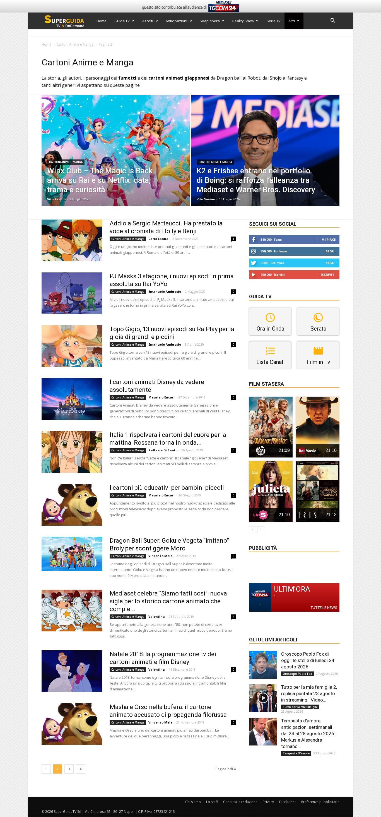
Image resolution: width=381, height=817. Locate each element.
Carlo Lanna (158, 239)
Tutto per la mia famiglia (300, 707)
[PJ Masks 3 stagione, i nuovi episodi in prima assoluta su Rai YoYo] (72, 293)
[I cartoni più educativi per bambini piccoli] (72, 505)
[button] (332, 21)
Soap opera (210, 20)
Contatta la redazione (240, 801)
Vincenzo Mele (160, 556)
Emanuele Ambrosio (164, 291)
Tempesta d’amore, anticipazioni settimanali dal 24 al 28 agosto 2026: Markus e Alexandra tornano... (308, 733)
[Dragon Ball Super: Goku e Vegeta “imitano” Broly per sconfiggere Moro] (72, 554)
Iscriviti (328, 274)
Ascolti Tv (150, 20)
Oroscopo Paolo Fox (297, 674)
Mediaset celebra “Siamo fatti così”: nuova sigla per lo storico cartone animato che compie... (168, 601)
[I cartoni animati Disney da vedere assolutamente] (72, 399)
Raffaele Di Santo (162, 450)
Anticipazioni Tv (179, 20)
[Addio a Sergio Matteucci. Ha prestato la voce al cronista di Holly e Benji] (72, 240)
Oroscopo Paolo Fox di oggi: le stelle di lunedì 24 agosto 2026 (307, 660)
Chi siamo (193, 801)
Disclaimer (287, 801)
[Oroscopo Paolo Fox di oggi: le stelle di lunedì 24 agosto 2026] (263, 665)
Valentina (156, 616)
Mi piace (329, 239)
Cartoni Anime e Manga (75, 44)
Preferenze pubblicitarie (320, 801)
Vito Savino (56, 199)
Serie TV (274, 20)
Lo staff (212, 801)
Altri (291, 20)
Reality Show (243, 20)
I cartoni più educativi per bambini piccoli (167, 487)
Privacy (268, 801)
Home (102, 20)
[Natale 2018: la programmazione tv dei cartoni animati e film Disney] (72, 671)
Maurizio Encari (161, 397)
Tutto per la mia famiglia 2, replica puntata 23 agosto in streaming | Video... (309, 693)
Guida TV (122, 20)
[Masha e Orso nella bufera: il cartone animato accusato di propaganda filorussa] (72, 724)
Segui (331, 251)
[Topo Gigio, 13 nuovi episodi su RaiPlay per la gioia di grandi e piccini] (72, 346)
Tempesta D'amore (296, 753)
